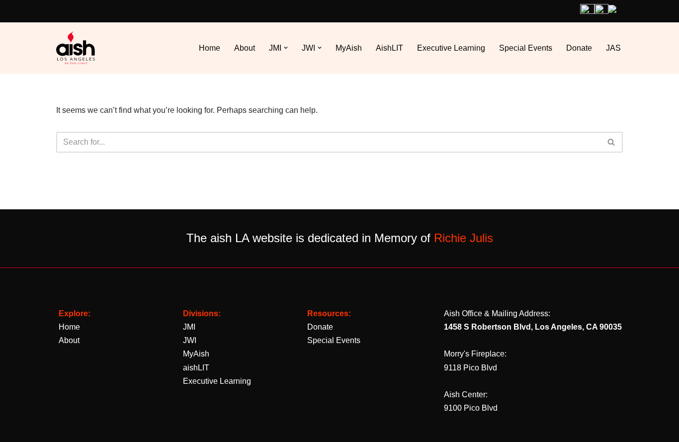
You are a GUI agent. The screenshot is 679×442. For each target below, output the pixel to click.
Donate (579, 48)
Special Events (525, 48)
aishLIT (196, 367)
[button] (286, 48)
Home (209, 48)
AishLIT (389, 48)
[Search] (611, 142)
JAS (613, 48)
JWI (189, 340)
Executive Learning (451, 48)
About (244, 48)
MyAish (349, 48)
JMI (189, 327)
